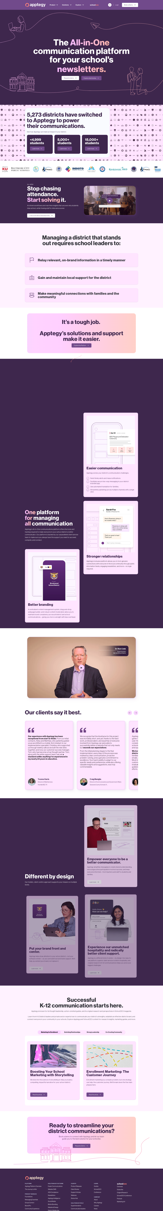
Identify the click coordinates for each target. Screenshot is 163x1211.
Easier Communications (55, 1186)
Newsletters (51, 1195)
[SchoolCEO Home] (127, 1184)
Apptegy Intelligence (54, 1198)
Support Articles (76, 1192)
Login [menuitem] (117, 5)
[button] (70, 78)
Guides (96, 1186)
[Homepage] (35, 5)
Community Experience (32, 1209)
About (96, 1200)
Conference (97, 1192)
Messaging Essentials (31, 1200)
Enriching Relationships (72, 1032)
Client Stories (75, 1189)
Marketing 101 (121, 1202)
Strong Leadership (93, 1032)
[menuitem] (94, 5)
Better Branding (53, 1204)
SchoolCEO (97, 1189)
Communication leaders (78, 1209)
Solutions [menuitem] (65, 5)
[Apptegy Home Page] (34, 1178)
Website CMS (52, 1189)
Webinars (74, 1195)
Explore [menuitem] (78, 5)
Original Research (122, 1192)
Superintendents (76, 1206)
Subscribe (120, 1189)
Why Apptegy (98, 1203)
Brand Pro (28, 1206)
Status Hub (74, 1198)
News (95, 1209)
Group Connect (29, 1203)
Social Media (52, 1201)
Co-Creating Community (114, 1032)
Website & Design (53, 1207)
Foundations (28, 1197)
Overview (120, 1186)
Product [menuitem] (52, 5)
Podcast (119, 1199)
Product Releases (76, 1186)
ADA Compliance (53, 1192)
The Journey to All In (31, 1189)
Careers (96, 1206)
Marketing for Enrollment (49, 1032)
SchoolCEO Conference (124, 1195)
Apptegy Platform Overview (33, 1186)
